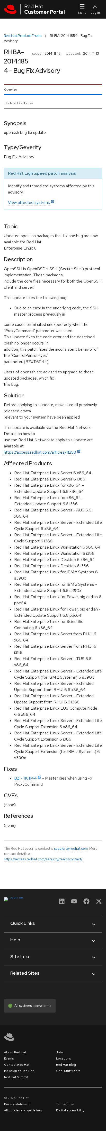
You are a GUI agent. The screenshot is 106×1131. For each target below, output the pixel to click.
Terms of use (65, 1104)
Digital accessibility (70, 1110)
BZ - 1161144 (25, 778)
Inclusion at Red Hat (19, 1071)
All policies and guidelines (23, 1110)
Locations (63, 1058)
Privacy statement (17, 1104)
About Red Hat (15, 1052)
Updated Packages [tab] (18, 103)
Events (9, 1058)
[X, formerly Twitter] (99, 903)
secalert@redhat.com (71, 848)
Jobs (59, 1052)
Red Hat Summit (16, 1077)
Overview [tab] (10, 89)
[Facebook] (86, 903)
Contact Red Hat (16, 1065)
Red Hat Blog (66, 1065)
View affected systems (29, 202)
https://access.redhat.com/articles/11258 (40, 452)
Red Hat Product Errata (23, 35)
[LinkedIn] (62, 903)
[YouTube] (74, 903)
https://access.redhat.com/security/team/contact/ (43, 859)
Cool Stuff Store (68, 1071)
